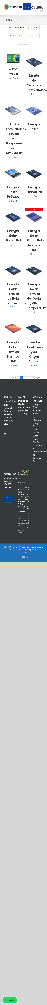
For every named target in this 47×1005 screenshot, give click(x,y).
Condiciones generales (23, 409)
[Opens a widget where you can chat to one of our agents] (10, 1000)
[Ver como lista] (25, 41)
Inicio (6, 405)
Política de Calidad (23, 402)
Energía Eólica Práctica (13, 192)
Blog (6, 424)
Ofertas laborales (8, 419)
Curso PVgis (35, 437)
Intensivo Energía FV (37, 423)
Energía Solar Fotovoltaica (15, 236)
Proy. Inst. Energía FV (37, 413)
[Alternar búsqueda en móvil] (36, 11)
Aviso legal (23, 414)
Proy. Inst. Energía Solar (37, 404)
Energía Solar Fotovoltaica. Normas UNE (36, 241)
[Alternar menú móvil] (41, 11)
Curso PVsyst (36, 431)
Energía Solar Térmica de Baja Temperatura (16, 294)
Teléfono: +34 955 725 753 (8, 484)
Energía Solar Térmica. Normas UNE (13, 352)
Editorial (8, 408)
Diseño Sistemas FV (37, 445)
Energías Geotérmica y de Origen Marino (35, 352)
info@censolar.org (9, 478)
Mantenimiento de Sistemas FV (38, 456)
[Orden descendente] (37, 27)
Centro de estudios (9, 413)
